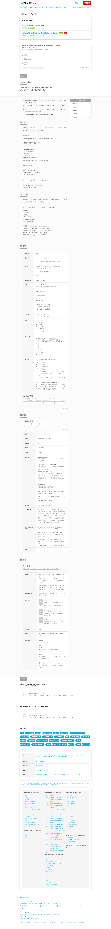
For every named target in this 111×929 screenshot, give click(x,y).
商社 (67, 805)
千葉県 (56, 805)
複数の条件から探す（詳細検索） (73, 839)
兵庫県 (52, 828)
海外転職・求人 (57, 914)
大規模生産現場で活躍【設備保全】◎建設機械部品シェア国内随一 (40, 33)
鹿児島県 (53, 848)
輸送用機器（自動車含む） (42, 770)
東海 (47, 820)
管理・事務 (27, 799)
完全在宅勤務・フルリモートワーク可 (53, 863)
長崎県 (60, 844)
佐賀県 (56, 844)
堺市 (60, 830)
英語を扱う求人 (34, 918)
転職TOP (21, 7)
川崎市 (56, 812)
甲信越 (47, 814)
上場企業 (47, 880)
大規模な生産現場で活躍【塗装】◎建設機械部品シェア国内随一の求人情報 (45, 8)
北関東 (47, 803)
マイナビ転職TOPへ (25, 897)
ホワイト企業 (30, 733)
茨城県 (52, 803)
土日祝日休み (86, 744)
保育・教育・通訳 (28, 807)
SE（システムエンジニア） (77, 733)
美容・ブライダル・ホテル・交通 (31, 803)
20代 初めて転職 (75, 736)
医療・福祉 (27, 805)
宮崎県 (60, 846)
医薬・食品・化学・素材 (30, 822)
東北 (47, 797)
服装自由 (47, 873)
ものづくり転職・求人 (37, 914)
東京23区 (63, 809)
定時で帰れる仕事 (25, 744)
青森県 (52, 797)
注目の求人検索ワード (38, 744)
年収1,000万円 (47, 733)
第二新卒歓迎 (39, 774)
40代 (22, 733)
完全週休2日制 (49, 869)
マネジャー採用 (49, 882)
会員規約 (22, 922)
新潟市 (52, 816)
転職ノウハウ (54, 905)
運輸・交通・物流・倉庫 (72, 824)
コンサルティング (70, 820)
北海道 (47, 795)
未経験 (78, 744)
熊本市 (61, 850)
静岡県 (56, 820)
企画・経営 (27, 797)
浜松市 (56, 824)
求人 (25, 910)
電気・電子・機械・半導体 (30, 818)
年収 (33, 905)
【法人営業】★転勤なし (28, 25)
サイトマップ (39, 922)
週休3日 (56, 733)
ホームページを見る (44, 642)
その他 (68, 830)
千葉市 (58, 809)
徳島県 (52, 839)
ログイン (79, 3)
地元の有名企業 (25, 736)
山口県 (56, 835)
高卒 (67, 854)
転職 (21, 910)
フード (68, 814)
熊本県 (52, 846)
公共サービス (27, 826)
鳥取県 (52, 833)
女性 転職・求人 (47, 914)
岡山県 (60, 833)
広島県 (52, 835)
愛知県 (60, 820)
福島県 (60, 799)
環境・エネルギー (70, 826)
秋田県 (52, 799)
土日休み (68, 849)
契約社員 (26, 835)
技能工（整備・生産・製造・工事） (62, 7)
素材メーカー (69, 799)
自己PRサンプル (42, 903)
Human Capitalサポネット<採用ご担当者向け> (76, 922)
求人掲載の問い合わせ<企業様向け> (57, 922)
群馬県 (37, 761)
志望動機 (49, 903)
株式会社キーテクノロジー (25, 8)
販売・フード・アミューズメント (31, 801)
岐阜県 (52, 820)
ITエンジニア (27, 816)
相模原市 (61, 812)
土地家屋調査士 (59, 736)
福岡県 (52, 844)
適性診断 (55, 903)
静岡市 (52, 824)
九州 (47, 844)
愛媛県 (60, 839)
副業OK (47, 867)
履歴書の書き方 (23, 903)
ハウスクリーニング (42, 740)
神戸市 (63, 830)
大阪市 (56, 830)
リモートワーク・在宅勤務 (59, 744)
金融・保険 (69, 818)
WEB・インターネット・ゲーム (31, 814)
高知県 (52, 842)
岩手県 (56, 797)
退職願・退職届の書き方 (25, 905)
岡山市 (52, 837)
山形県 (56, 799)
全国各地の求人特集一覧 (72, 841)
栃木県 (56, 803)
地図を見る (42, 651)
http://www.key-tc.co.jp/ (43, 549)
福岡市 (57, 850)
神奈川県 (53, 807)
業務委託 (26, 837)
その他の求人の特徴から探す (52, 884)
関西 (47, 826)
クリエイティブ (28, 812)
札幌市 (52, 795)
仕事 (43, 905)
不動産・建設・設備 (71, 822)
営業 (26, 795)
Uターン (60, 903)
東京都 (60, 805)
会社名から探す (70, 837)
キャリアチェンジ (48, 736)
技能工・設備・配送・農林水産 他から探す (32, 7)
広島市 (56, 837)
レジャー (68, 809)
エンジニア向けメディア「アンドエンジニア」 (79, 905)
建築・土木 (27, 820)
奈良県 (56, 828)
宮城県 (60, 797)
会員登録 (87, 3)
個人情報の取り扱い (30, 922)
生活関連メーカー (70, 803)
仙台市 (52, 801)
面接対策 (47, 905)
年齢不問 (38, 733)
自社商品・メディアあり (49, 774)
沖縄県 (57, 848)
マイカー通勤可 (76, 774)
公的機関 (68, 828)
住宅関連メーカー (70, 801)
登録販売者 (31, 740)
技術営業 (23, 740)
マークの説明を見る (64, 408)
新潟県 (52, 814)
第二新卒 (71, 744)
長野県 (60, 814)
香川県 (56, 839)
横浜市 (52, 812)
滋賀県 (52, 826)
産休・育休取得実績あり (61, 774)
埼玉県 (52, 805)
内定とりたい (64, 733)
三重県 (52, 822)
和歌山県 (61, 828)
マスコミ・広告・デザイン (72, 816)
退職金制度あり (49, 871)
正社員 (48, 744)
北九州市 (53, 850)
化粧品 (78, 740)
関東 (67, 736)
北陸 (47, 818)
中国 (47, 833)
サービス (68, 807)
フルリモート (86, 736)
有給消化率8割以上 (50, 861)
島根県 (56, 833)
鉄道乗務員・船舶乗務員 (68, 740)
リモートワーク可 (49, 865)
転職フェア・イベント (63, 905)
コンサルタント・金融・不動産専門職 (32, 809)
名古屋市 (61, 824)
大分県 (56, 846)
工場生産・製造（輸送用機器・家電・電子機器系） (80, 7)
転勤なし (70, 774)
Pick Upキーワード (32, 910)
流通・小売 (69, 812)
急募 (47, 859)
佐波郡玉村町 (43, 761)
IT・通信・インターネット (72, 795)
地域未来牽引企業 (36, 736)
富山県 (52, 818)
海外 (47, 852)
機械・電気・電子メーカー (72, 797)
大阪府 (60, 826)
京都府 (56, 826)
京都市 (52, 830)
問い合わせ (46, 922)
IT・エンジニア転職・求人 (25, 914)
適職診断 (38, 905)
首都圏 (47, 805)
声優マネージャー (54, 740)
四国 (47, 839)
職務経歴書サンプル (33, 903)
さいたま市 (53, 809)
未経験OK (48, 878)
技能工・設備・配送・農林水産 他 (48, 7)
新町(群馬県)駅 (39, 765)
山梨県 (56, 814)
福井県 (60, 818)
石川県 (56, 818)
